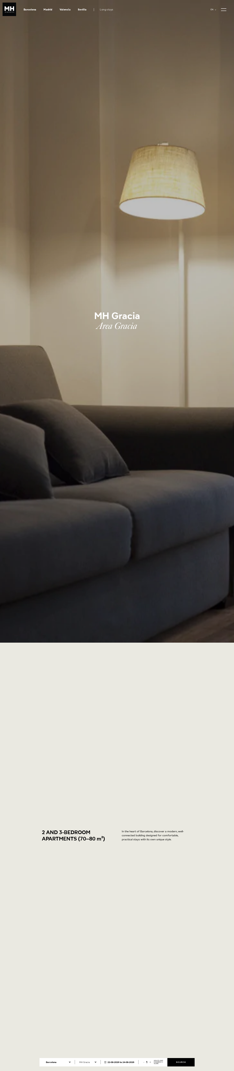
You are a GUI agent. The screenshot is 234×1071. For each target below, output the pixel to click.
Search (181, 1062)
